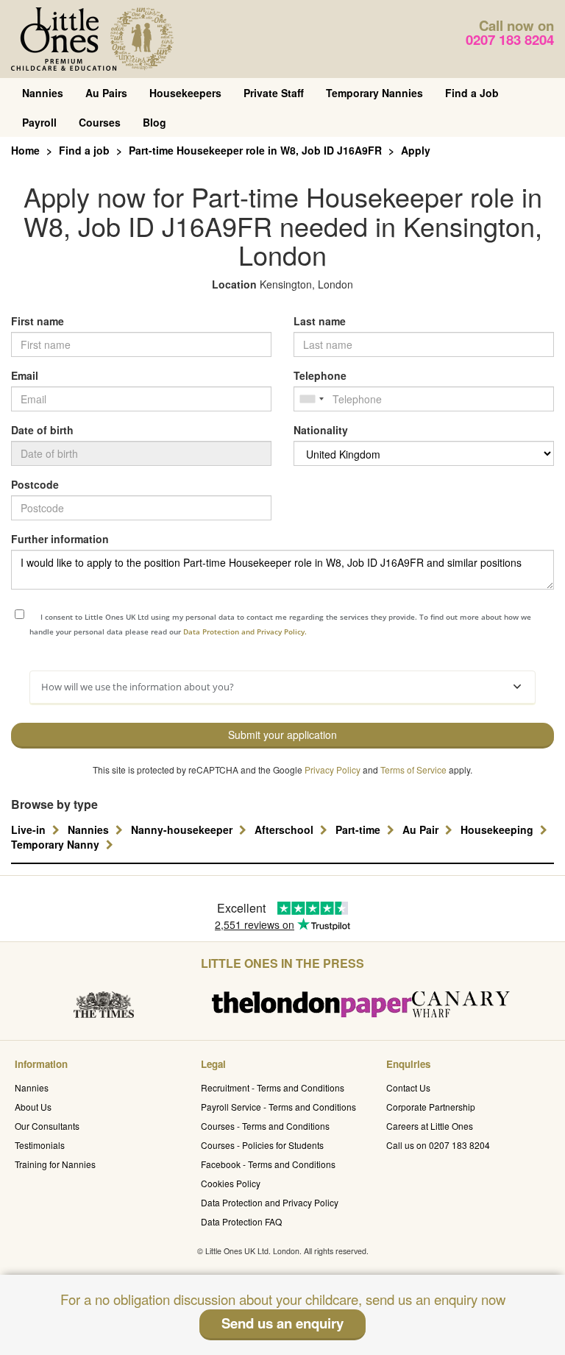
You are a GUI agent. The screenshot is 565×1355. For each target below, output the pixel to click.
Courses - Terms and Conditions (265, 1125)
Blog (154, 122)
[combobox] (311, 399)
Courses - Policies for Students (262, 1145)
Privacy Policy (332, 769)
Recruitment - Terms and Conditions (272, 1087)
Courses (100, 122)
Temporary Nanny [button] (56, 844)
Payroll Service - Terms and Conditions (278, 1106)
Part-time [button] (359, 829)
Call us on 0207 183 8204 (438, 1145)
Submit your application (282, 734)
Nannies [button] (90, 829)
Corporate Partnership (430, 1106)
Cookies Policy (230, 1183)
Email (24, 375)
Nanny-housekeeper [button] (183, 829)
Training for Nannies (55, 1164)
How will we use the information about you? (137, 686)
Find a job (84, 150)
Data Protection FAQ (241, 1221)
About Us (33, 1106)
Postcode (35, 484)
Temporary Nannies (374, 92)
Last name (320, 321)
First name (37, 321)
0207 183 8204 (510, 39)
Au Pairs (106, 92)
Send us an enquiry (282, 1323)
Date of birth (42, 429)
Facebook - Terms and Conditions (268, 1164)
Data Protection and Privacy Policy (269, 1202)
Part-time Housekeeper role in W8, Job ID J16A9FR (255, 150)
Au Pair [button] (421, 829)
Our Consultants (47, 1125)
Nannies (42, 92)
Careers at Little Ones (429, 1125)
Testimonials (40, 1145)
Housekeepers (185, 92)
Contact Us (408, 1087)
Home (25, 150)
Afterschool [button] (285, 829)
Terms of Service (413, 769)
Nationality (321, 429)
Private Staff (274, 92)
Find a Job (472, 92)
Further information (60, 538)
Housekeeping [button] (498, 829)
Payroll (39, 122)
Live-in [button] (30, 829)
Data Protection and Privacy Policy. (245, 631)
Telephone (320, 375)
